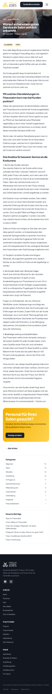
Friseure (6, 626)
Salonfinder (7, 654)
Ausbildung (26, 476)
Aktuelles (26, 472)
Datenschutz (25, 689)
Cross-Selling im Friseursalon (16, 522)
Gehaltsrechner (8, 670)
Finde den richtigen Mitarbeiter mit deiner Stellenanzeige (21, 527)
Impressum (14, 689)
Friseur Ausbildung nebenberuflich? (19, 536)
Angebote (26, 500)
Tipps (18, 45)
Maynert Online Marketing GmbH (24, 685)
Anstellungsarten (9, 666)
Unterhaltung (26, 496)
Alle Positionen (8, 642)
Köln (4, 602)
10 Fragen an (26, 480)
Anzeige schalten (15, 435)
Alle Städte (7, 606)
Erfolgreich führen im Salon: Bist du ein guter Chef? (24, 532)
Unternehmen (26, 492)
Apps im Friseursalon (13, 518)
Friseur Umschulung (13, 540)
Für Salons (7, 674)
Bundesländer (8, 610)
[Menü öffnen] (47, 4)
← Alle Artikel (11, 448)
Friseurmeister (8, 630)
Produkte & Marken (10, 658)
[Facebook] (5, 581)
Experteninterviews (26, 484)
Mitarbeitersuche (26, 488)
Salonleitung (7, 638)
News (9, 19)
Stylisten (6, 634)
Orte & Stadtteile (9, 614)
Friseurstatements (26, 504)
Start (4, 19)
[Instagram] (11, 581)
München (6, 598)
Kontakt (5, 689)
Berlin (5, 594)
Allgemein (15, 19)
